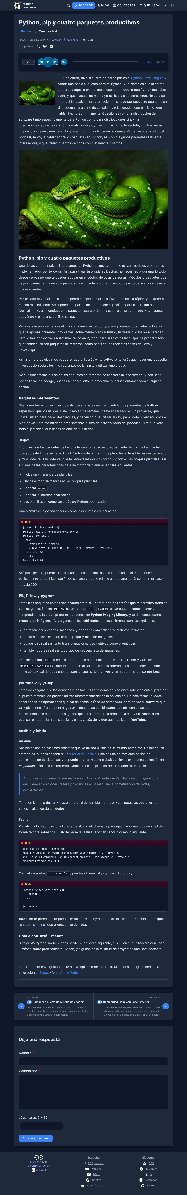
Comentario (29, 1071)
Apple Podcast (71, 972)
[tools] (165, 5)
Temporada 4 (48, 31)
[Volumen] (64, 62)
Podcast (27, 31)
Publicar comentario (36, 1138)
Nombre (26, 1053)
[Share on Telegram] (51, 46)
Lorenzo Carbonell (39, 1165)
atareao (56, 39)
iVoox (44, 972)
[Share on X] (38, 46)
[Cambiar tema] (172, 5)
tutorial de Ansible (82, 754)
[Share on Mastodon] (44, 46)
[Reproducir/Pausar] (48, 62)
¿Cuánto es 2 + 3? (34, 1117)
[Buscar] (68, 5)
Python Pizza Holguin (147, 78)
